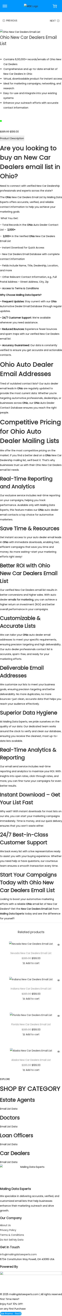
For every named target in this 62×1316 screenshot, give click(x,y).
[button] (11, 1313)
